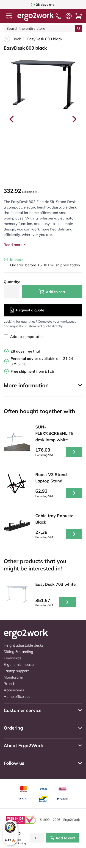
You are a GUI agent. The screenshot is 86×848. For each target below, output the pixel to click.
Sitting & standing (18, 651)
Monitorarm (13, 677)
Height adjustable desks (24, 645)
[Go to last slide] (11, 119)
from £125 (32, 371)
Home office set (17, 696)
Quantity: (11, 281)
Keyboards (12, 658)
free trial (25, 351)
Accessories (14, 690)
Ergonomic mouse (19, 664)
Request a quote (30, 310)
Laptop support (16, 671)
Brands (10, 683)
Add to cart (55, 291)
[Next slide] (74, 119)
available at (36, 358)
